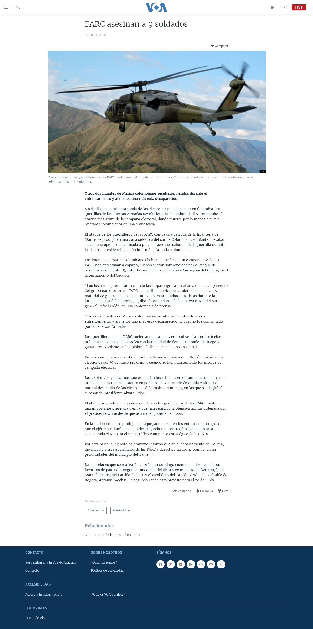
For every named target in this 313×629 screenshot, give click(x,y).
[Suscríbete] (211, 564)
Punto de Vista (36, 618)
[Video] (272, 7)
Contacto (32, 570)
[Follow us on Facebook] (160, 564)
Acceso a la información (43, 594)
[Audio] (285, 7)
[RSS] (191, 564)
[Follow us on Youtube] (181, 564)
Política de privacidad (107, 570)
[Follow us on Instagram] (221, 564)
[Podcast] (201, 564)
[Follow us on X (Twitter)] (171, 564)
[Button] (219, 45)
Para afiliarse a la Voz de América (50, 562)
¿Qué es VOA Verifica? (108, 594)
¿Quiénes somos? (104, 562)
